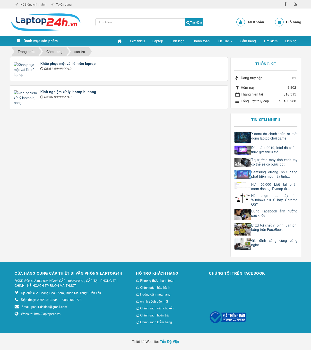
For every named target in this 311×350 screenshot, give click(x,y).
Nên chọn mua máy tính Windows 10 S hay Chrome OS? (274, 199)
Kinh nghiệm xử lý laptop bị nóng (68, 91)
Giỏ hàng (293, 21)
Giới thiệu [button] (137, 40)
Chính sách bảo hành (154, 287)
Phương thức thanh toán (156, 280)
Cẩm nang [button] (248, 40)
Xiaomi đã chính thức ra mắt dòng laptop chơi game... (274, 135)
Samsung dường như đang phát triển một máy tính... (274, 174)
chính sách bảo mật (153, 301)
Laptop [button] (157, 40)
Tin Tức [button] (223, 40)
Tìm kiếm (196, 22)
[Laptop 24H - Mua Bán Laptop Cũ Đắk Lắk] (45, 21)
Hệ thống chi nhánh (33, 4)
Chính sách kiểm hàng (155, 322)
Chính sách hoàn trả (154, 315)
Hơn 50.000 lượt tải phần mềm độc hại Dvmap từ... (274, 186)
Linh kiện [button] (177, 40)
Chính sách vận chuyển (156, 308)
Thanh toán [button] (201, 40)
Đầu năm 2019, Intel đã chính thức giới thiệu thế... (274, 149)
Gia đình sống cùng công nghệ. (274, 242)
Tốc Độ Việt (169, 341)
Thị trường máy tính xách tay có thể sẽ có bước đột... (274, 162)
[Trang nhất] (120, 41)
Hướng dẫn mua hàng (154, 294)
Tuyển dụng (64, 4)
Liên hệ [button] (291, 40)
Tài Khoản (255, 21)
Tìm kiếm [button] (270, 40)
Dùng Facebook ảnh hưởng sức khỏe (274, 213)
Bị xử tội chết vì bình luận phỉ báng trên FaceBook (274, 227)
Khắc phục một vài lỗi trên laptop (68, 63)
